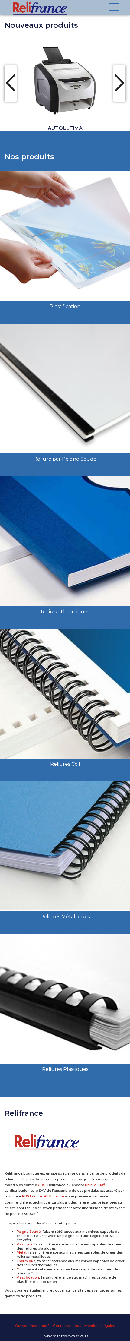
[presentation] (11, 83)
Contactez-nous (67, 1325)
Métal (21, 1252)
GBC (42, 1184)
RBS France (32, 1196)
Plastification (28, 1277)
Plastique (24, 1244)
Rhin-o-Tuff (95, 1184)
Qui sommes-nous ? (32, 1325)
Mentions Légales (99, 1325)
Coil (20, 1269)
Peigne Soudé (29, 1231)
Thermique (26, 1261)
